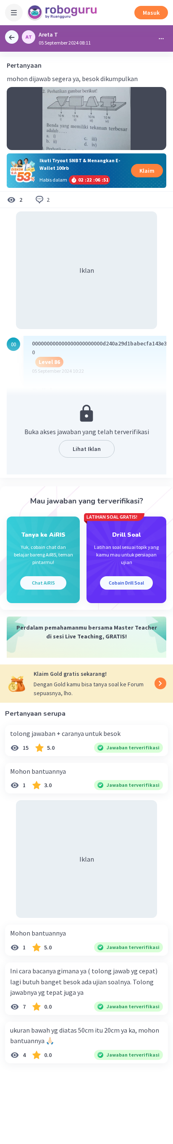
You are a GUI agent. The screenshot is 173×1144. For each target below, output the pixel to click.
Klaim (147, 170)
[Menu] (14, 12)
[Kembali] (11, 37)
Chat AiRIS (43, 583)
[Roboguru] (63, 12)
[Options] (161, 38)
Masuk (151, 12)
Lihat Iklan (87, 449)
